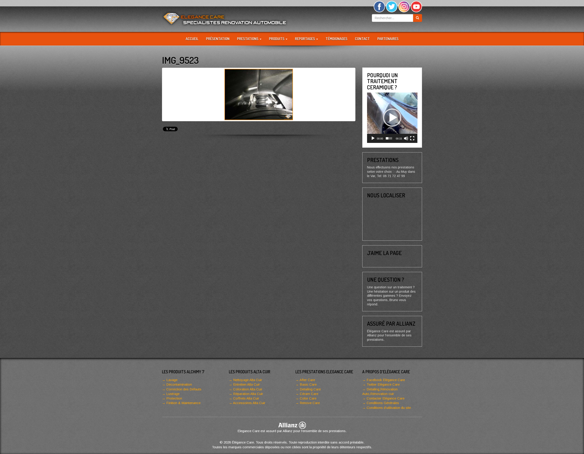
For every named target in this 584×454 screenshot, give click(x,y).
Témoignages (336, 38)
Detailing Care (310, 389)
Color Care (308, 398)
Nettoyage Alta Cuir (247, 380)
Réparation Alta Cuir (248, 394)
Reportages (305, 38)
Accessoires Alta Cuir (249, 403)
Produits (277, 38)
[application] (392, 118)
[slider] (389, 138)
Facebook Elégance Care (386, 380)
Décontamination (179, 384)
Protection (174, 398)
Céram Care (309, 394)
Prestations (248, 38)
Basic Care (308, 384)
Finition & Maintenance (183, 403)
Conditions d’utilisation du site (389, 408)
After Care (307, 380)
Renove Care (310, 403)
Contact (362, 38)
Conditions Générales (383, 403)
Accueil (192, 38)
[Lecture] (373, 138)
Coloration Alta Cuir (247, 389)
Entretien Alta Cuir (246, 384)
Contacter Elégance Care (385, 398)
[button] (392, 117)
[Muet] (406, 138)
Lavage (171, 380)
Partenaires (388, 38)
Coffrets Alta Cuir (246, 398)
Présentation (217, 38)
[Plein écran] (412, 138)
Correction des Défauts (183, 389)
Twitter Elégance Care (383, 384)
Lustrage (173, 394)
